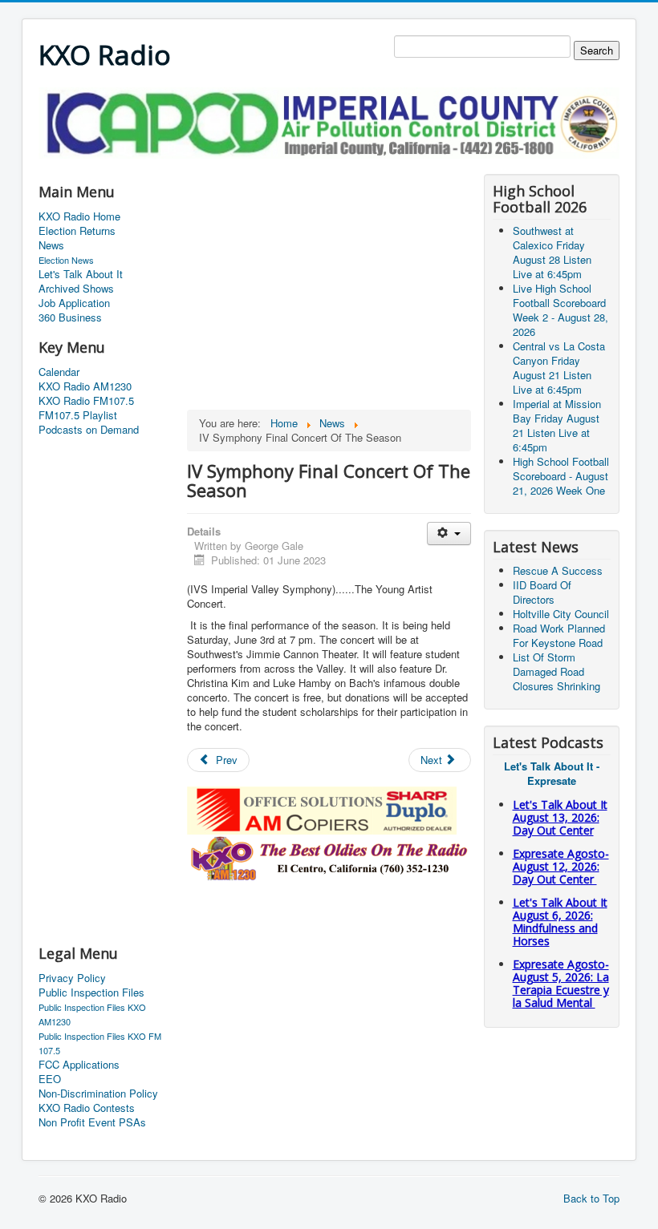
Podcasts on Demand (89, 429)
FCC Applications (79, 1064)
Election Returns (77, 231)
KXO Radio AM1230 (85, 386)
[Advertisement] (331, 165)
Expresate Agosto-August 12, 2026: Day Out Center (561, 866)
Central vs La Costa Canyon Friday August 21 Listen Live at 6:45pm (559, 367)
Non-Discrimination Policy (98, 1093)
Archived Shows (76, 288)
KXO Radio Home (79, 216)
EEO (50, 1079)
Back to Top (591, 1198)
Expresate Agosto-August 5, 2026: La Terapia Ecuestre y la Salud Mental (561, 983)
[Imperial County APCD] (329, 121)
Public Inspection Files (91, 992)
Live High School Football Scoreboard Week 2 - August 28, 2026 (560, 310)
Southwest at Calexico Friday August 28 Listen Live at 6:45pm (552, 252)
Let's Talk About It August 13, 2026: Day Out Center (560, 817)
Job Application (74, 303)
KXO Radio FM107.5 (86, 401)
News (51, 245)
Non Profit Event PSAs (92, 1122)
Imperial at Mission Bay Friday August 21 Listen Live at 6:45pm (557, 425)
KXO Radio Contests (87, 1108)
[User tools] (449, 533)
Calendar (59, 372)
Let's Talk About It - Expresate (551, 773)
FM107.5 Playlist (78, 415)
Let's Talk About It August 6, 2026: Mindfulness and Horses (560, 921)
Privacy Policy (72, 978)
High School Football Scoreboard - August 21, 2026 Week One (561, 476)
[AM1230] (329, 856)
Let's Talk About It (81, 274)
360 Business (70, 317)
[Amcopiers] (322, 809)
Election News (66, 259)
